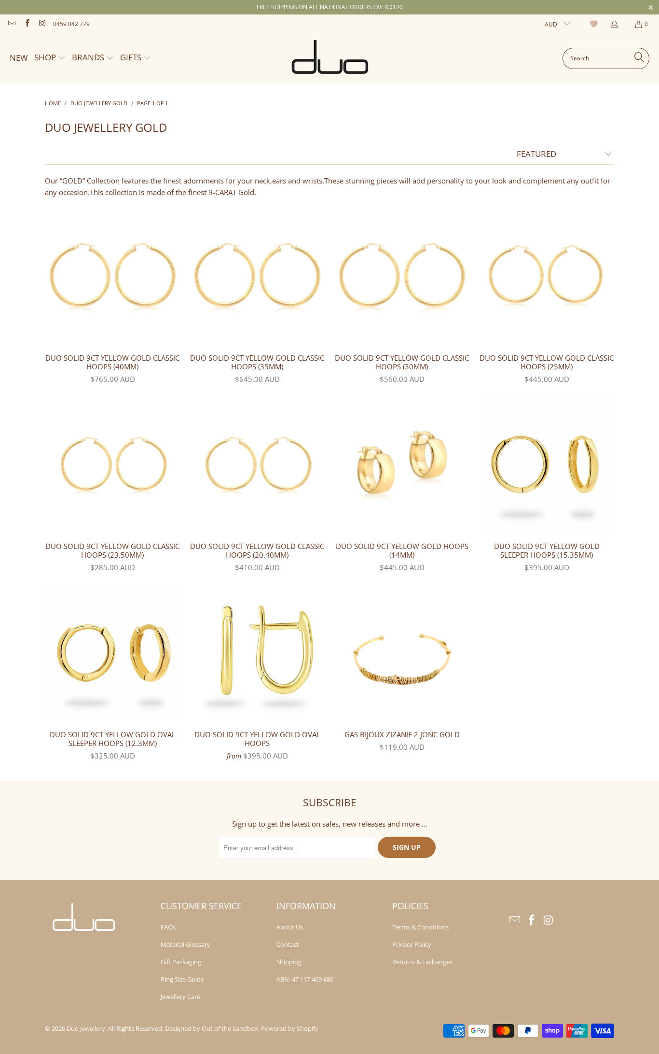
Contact (287, 944)
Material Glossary (185, 944)
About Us (289, 927)
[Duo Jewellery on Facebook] (26, 24)
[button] (50, 58)
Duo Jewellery (86, 1028)
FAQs (168, 927)
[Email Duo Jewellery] (11, 24)
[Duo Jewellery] (330, 58)
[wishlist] (595, 24)
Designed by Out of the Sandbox (211, 1028)
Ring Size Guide (182, 979)
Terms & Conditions (420, 927)
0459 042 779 (71, 24)
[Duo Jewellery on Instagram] (42, 24)
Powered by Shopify (289, 1028)
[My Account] (614, 24)
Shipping (289, 961)
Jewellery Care (180, 996)
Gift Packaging (181, 961)
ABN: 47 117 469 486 (304, 979)
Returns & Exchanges (422, 961)
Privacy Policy (411, 944)
